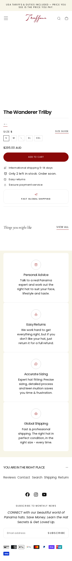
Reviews (9, 477)
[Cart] (66, 19)
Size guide (62, 131)
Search (37, 477)
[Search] (59, 19)
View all (62, 227)
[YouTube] (44, 494)
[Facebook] (27, 494)
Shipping (50, 477)
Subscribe (56, 533)
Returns (64, 477)
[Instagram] (35, 494)
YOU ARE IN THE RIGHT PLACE (24, 467)
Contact (23, 477)
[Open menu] (5, 18)
